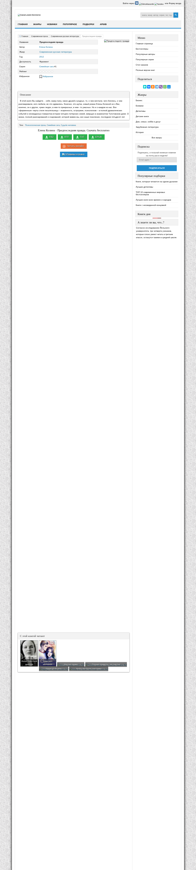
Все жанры (157, 137)
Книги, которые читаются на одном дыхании (156, 181)
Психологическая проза (35, 125)
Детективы (140, 111)
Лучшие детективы (144, 187)
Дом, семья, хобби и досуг (148, 122)
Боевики (139, 106)
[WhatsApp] (165, 86)
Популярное (70, 24)
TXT (82, 137)
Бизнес (139, 100)
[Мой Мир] (169, 86)
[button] (137, 4)
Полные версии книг (145, 70)
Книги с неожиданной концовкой (151, 205)
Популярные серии (145, 59)
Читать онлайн (75, 146)
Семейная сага (46, 66)
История (140, 132)
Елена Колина (46, 47)
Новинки (52, 24)
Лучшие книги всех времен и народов (153, 200)
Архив (103, 24)
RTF (66, 137)
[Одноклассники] (153, 86)
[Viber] (161, 86)
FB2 (51, 137)
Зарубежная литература (147, 127)
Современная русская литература (55, 52)
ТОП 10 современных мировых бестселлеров (150, 193)
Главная (23, 24)
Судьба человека (68, 125)
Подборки (88, 24)
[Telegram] (157, 86)
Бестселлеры (142, 49)
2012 (41, 57)
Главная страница (144, 43)
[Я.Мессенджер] (144, 86)
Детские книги (142, 116)
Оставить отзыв (75, 154)
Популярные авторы (145, 54)
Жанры (37, 24)
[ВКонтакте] (149, 86)
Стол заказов (142, 65)
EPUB (98, 137)
